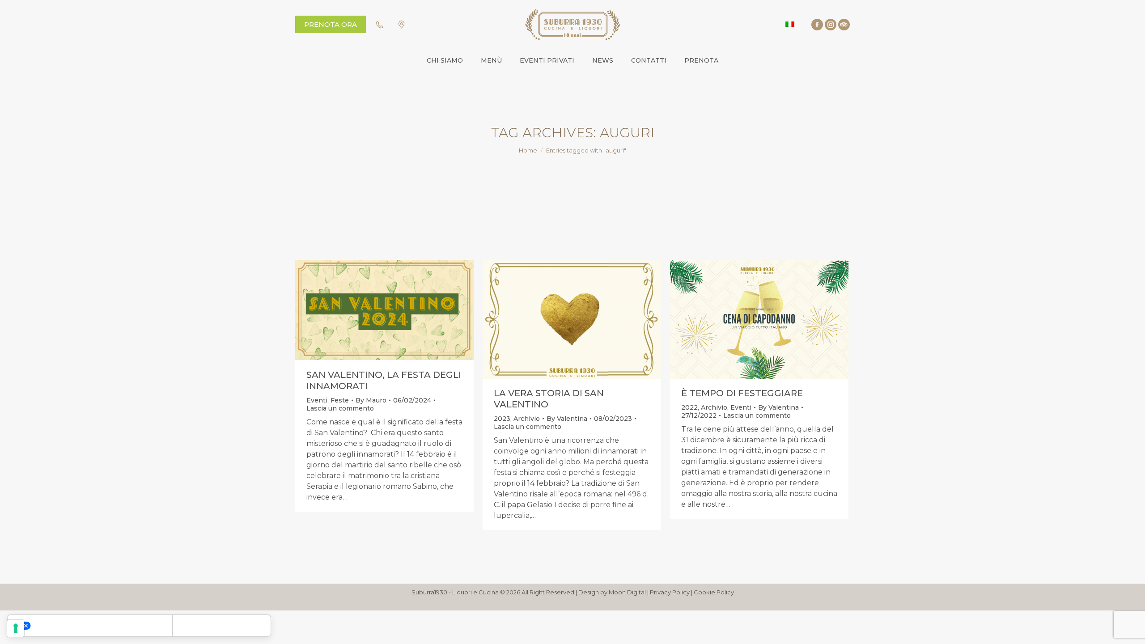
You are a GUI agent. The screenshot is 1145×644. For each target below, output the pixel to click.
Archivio (526, 419)
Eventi (316, 400)
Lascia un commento (340, 408)
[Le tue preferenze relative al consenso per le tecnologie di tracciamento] (15, 628)
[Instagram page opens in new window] (830, 24)
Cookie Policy (714, 592)
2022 (689, 407)
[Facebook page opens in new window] (817, 24)
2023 (502, 419)
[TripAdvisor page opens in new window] (844, 24)
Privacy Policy (670, 592)
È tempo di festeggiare (742, 393)
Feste (340, 400)
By (371, 400)
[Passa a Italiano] (790, 24)
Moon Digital (627, 592)
